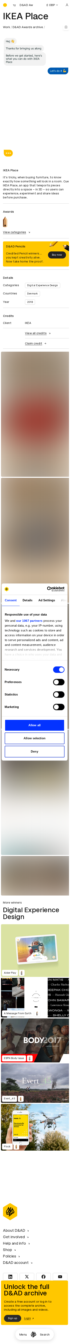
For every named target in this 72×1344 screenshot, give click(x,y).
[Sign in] (67, 5)
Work (6, 27)
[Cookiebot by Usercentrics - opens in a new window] (48, 589)
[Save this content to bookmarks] (66, 27)
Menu (23, 1334)
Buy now (57, 254)
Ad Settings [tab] (46, 600)
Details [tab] (27, 600)
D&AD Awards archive (28, 27)
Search (45, 1334)
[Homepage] (33, 1334)
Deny (34, 751)
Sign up (12, 1318)
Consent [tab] (11, 600)
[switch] (58, 682)
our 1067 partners (29, 620)
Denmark (32, 293)
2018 (30, 302)
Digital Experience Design (42, 285)
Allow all (34, 725)
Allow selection (34, 738)
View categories (14, 232)
